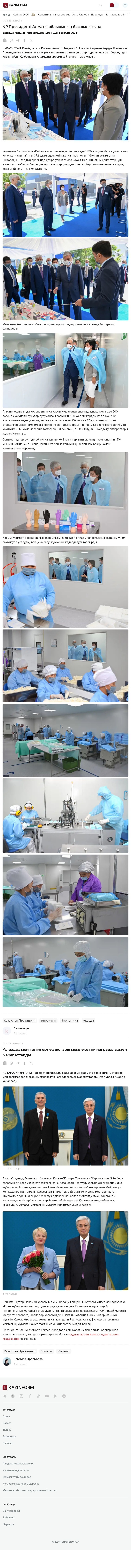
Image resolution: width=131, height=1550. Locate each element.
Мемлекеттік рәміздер (17, 1477)
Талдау (7, 1429)
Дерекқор (97, 14)
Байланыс (8, 1517)
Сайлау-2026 (21, 14)
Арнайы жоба (80, 14)
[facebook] (30, 1396)
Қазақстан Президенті (19, 1020)
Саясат (7, 1423)
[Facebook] (25, 41)
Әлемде (7, 1443)
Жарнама (8, 1524)
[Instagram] (5, 41)
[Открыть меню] (125, 5)
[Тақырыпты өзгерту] (114, 5)
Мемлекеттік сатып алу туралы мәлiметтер (30, 1490)
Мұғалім (46, 1351)
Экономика (69, 1020)
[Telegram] (18, 41)
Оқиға (6, 1416)
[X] (31, 41)
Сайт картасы (11, 1510)
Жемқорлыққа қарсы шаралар (21, 1483)
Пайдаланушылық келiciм (18, 1463)
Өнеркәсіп (48, 1020)
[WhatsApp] (11, 41)
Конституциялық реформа (54, 14)
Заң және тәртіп (115, 14)
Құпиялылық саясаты (16, 1470)
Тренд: (7, 14)
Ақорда (88, 1020)
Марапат (64, 1351)
